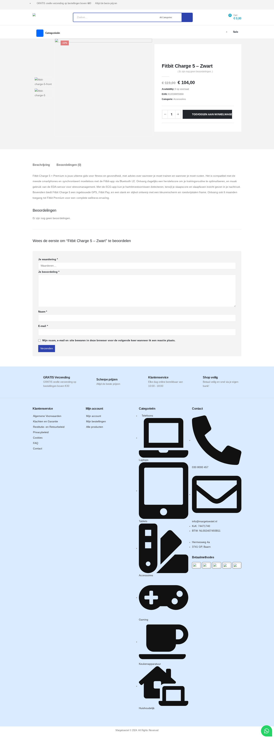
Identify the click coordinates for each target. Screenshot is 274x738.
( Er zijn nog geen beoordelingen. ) (195, 71)
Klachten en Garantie (45, 421)
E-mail (43, 325)
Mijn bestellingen (96, 421)
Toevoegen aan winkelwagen (212, 114)
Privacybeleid (41, 432)
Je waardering (48, 259)
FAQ (35, 443)
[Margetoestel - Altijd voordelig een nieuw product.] (42, 17)
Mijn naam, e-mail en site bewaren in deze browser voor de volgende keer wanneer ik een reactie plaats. (108, 340)
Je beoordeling (48, 271)
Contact (37, 448)
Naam (42, 311)
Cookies (37, 437)
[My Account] (218, 17)
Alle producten (94, 426)
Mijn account (93, 415)
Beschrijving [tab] (41, 164)
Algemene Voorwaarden (47, 415)
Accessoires (180, 99)
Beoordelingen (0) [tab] (68, 164)
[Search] (187, 17)
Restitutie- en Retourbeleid (48, 426)
